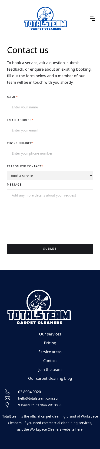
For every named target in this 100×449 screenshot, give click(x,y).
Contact (50, 360)
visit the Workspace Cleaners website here (50, 429)
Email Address (20, 120)
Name (12, 97)
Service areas (50, 351)
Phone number (20, 143)
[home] (46, 19)
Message (14, 185)
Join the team (50, 369)
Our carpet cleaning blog (50, 378)
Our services (50, 334)
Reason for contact (25, 166)
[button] (92, 19)
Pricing (50, 342)
